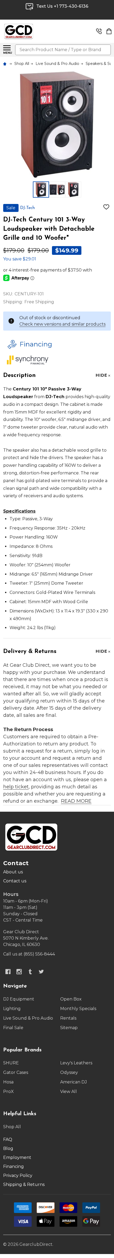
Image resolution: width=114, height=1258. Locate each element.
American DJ (73, 1081)
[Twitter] (41, 971)
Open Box (71, 999)
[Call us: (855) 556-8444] (99, 31)
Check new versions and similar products (62, 324)
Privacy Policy (17, 1175)
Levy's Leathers (76, 1062)
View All (68, 1091)
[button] (55, 344)
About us (13, 871)
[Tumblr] (30, 971)
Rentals (68, 1018)
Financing (13, 1166)
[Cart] (109, 31)
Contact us (14, 880)
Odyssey (69, 1072)
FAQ (7, 1139)
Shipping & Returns (24, 1184)
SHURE (11, 1062)
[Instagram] (19, 971)
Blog (8, 1148)
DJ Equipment (18, 999)
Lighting (12, 1008)
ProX (8, 1091)
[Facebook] (8, 971)
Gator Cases (15, 1072)
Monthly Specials (78, 1008)
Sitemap (69, 1027)
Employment (17, 1157)
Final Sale (13, 1027)
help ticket (16, 787)
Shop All (12, 1126)
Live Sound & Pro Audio (28, 1018)
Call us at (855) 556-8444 (29, 954)
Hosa (8, 1081)
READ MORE (76, 801)
